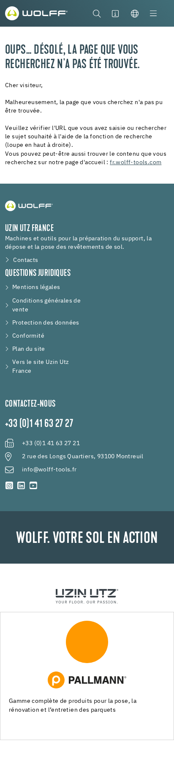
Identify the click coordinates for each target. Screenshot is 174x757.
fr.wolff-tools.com (135, 162)
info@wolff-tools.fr (49, 470)
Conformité (28, 336)
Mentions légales (36, 287)
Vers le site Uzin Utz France (40, 366)
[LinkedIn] (21, 486)
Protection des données (45, 323)
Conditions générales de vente (46, 305)
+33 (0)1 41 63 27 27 (39, 424)
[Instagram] (9, 486)
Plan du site (28, 349)
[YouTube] (33, 486)
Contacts (25, 260)
